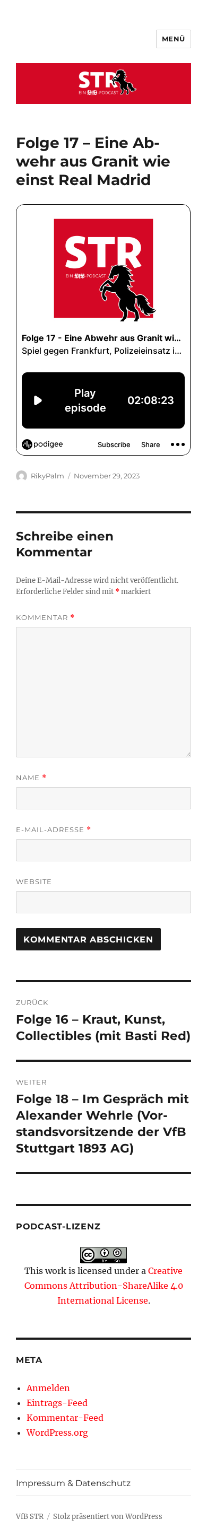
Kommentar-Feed (65, 1417)
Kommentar (45, 617)
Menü (173, 38)
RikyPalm (47, 475)
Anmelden (48, 1388)
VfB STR (30, 1516)
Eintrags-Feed (57, 1403)
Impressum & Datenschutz (73, 1483)
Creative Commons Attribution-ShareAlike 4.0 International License (103, 1285)
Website (34, 881)
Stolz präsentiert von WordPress (107, 1516)
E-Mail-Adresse (53, 829)
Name (31, 777)
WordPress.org (57, 1432)
